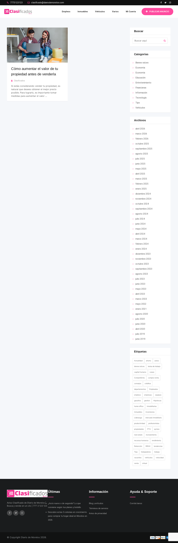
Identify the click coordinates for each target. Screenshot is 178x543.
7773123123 (16, 2)
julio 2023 (140, 279)
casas (152, 372)
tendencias (158, 446)
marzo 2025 (141, 178)
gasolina (137, 400)
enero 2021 (141, 309)
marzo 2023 (141, 299)
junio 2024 (140, 223)
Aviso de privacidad (98, 513)
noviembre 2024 (143, 198)
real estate (138, 435)
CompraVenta (139, 378)
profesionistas (153, 423)
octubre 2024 (142, 203)
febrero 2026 (141, 138)
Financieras (140, 87)
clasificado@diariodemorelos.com (47, 2)
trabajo (157, 452)
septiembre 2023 (143, 269)
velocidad (160, 458)
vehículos (148, 458)
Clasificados (19, 81)
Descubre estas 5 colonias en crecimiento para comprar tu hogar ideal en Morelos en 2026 (67, 516)
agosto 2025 (141, 153)
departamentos (140, 389)
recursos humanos (141, 440)
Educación (140, 77)
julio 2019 (140, 334)
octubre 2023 (142, 264)
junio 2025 (140, 163)
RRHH (148, 446)
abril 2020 (140, 329)
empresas (148, 395)
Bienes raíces (142, 62)
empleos (137, 395)
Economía (140, 67)
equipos (158, 395)
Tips (137, 102)
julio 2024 (140, 218)
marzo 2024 (141, 239)
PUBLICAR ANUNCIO (159, 11)
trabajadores (146, 452)
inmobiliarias (152, 406)
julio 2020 (140, 319)
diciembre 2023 (143, 254)
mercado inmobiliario (153, 418)
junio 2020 (140, 324)
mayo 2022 (140, 304)
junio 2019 (140, 339)
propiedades (139, 429)
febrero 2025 (141, 183)
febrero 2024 (141, 244)
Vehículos (100, 11)
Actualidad (138, 361)
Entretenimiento (143, 82)
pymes (156, 429)
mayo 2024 (140, 228)
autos (156, 361)
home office (138, 406)
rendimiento (156, 440)
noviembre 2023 (143, 259)
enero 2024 (141, 249)
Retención (138, 446)
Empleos (66, 11)
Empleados (153, 389)
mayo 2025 (140, 168)
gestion (147, 400)
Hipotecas (157, 400)
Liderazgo (138, 418)
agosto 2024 (141, 213)
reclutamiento (151, 435)
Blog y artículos (96, 503)
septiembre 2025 (143, 148)
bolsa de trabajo (154, 366)
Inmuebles (83, 11)
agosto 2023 (141, 274)
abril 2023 (140, 294)
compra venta (153, 378)
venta (136, 463)
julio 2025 (140, 158)
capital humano (140, 372)
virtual (144, 463)
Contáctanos (136, 503)
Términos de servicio (98, 508)
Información (141, 92)
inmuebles (138, 412)
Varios (115, 11)
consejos (137, 383)
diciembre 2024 (143, 193)
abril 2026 (140, 128)
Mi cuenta (131, 11)
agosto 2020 (141, 314)
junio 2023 (140, 284)
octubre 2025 (142, 143)
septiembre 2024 (143, 208)
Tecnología (140, 97)
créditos (148, 383)
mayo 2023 (140, 289)
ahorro (148, 361)
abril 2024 (140, 233)
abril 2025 (140, 173)
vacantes (137, 458)
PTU (149, 429)
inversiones (150, 412)
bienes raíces (139, 366)
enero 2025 (141, 188)
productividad (139, 423)
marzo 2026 (141, 133)
